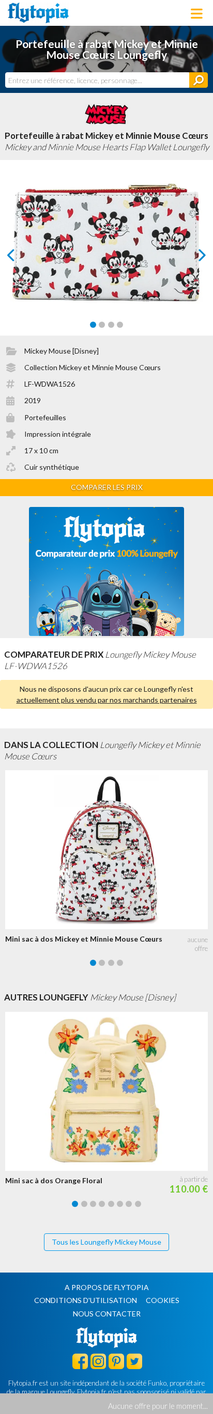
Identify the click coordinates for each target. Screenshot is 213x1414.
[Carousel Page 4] (120, 325)
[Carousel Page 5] (111, 1204)
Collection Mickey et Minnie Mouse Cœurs (92, 367)
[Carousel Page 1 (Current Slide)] (93, 325)
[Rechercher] (198, 80)
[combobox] (97, 80)
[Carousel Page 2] (102, 325)
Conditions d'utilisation (85, 1300)
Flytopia (38, 13)
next (190, 258)
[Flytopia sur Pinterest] (116, 1361)
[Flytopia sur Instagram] (98, 1361)
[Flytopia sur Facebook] (80, 1361)
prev (22, 258)
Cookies (162, 1300)
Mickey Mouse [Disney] (61, 350)
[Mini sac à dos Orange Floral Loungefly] (109, 1091)
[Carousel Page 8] (138, 1204)
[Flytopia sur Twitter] (134, 1361)
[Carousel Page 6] (120, 1204)
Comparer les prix (107, 487)
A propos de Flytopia (107, 1287)
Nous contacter (107, 1313)
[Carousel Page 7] (129, 1204)
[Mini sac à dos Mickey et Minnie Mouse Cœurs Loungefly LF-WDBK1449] (109, 849)
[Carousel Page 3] (111, 325)
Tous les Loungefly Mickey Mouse (106, 1241)
